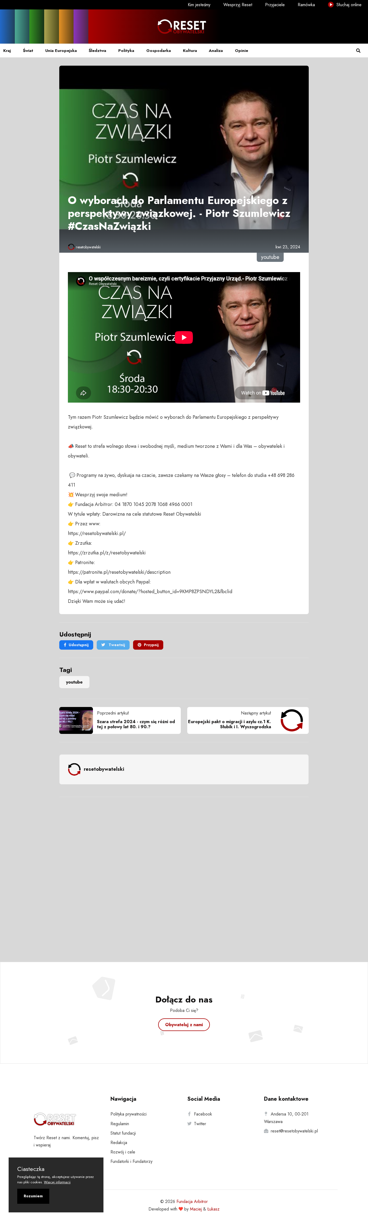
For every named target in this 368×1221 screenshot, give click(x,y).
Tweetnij (116, 645)
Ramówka (306, 5)
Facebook (203, 1114)
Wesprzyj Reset (237, 5)
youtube (74, 682)
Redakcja (118, 1142)
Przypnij (151, 645)
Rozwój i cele (122, 1152)
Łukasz (213, 1209)
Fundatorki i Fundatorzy (131, 1161)
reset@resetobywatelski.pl (294, 1131)
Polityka (126, 51)
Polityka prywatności (128, 1114)
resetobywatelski (88, 247)
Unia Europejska (61, 51)
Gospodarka (158, 51)
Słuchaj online (348, 5)
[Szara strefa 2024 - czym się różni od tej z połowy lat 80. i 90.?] (78, 720)
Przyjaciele (275, 5)
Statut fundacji (123, 1133)
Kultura (190, 51)
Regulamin (119, 1124)
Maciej (196, 1209)
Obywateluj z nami (184, 1025)
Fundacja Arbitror (192, 1201)
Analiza (216, 51)
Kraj (7, 51)
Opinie (241, 51)
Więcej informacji (57, 1182)
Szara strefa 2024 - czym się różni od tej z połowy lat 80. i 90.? (136, 724)
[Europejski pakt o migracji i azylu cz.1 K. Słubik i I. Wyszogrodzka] (290, 720)
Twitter (200, 1124)
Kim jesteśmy (199, 5)
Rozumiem (33, 1196)
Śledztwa (97, 51)
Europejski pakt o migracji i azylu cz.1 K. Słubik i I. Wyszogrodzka (229, 724)
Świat (28, 51)
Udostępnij (79, 645)
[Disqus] (184, 872)
